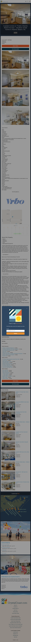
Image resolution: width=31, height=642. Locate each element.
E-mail (7, 328)
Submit (15, 333)
